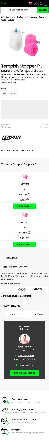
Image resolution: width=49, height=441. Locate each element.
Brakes (11, 19)
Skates (20, 17)
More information (8, 82)
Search (43, 10)
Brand (7, 150)
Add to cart (23, 206)
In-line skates (31, 17)
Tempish (44, 127)
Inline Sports (10, 17)
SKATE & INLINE (27, 150)
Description (11, 257)
